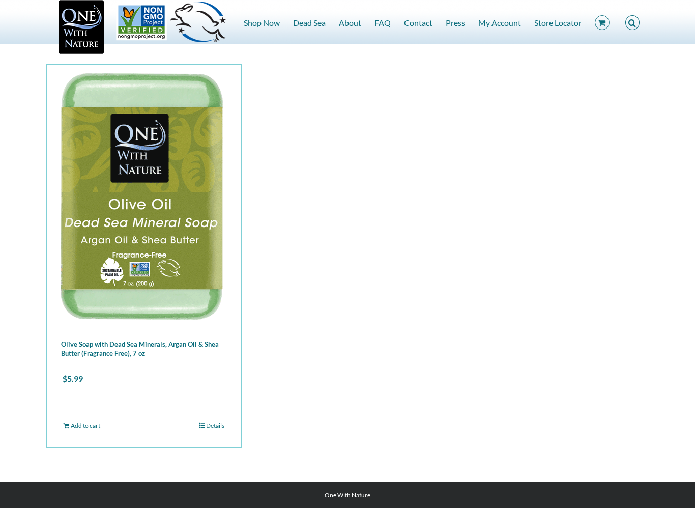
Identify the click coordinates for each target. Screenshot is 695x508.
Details (215, 425)
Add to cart (85, 425)
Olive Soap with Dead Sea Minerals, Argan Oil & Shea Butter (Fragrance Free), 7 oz (140, 348)
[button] (632, 22)
